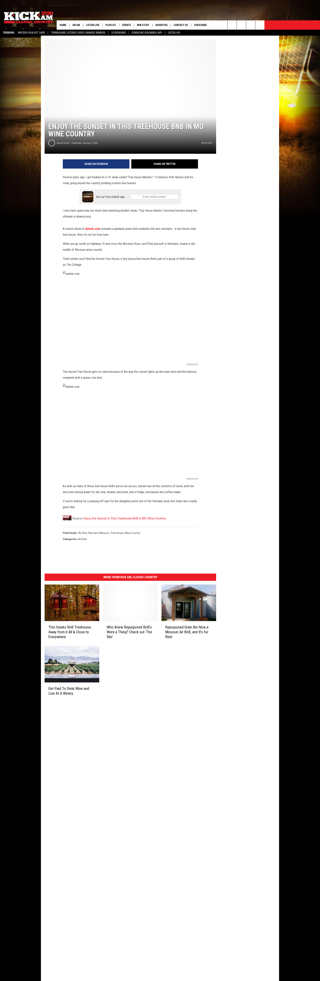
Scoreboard (118, 32)
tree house (117, 532)
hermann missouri (98, 532)
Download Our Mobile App (147, 32)
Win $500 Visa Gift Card (31, 32)
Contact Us (181, 25)
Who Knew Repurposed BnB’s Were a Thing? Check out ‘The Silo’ (129, 632)
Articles (82, 539)
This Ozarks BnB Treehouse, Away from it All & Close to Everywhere (69, 632)
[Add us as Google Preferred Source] (241, 25)
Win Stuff (143, 25)
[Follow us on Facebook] (250, 25)
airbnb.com (92, 229)
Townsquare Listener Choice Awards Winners (78, 32)
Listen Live (174, 32)
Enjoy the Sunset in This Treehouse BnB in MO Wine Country (125, 518)
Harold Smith (62, 143)
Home (63, 25)
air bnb (82, 532)
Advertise (161, 25)
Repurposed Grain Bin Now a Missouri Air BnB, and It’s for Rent (186, 632)
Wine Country (132, 532)
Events (126, 25)
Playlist (111, 25)
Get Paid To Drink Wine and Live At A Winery (68, 691)
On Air (76, 25)
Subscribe (200, 25)
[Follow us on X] (259, 25)
